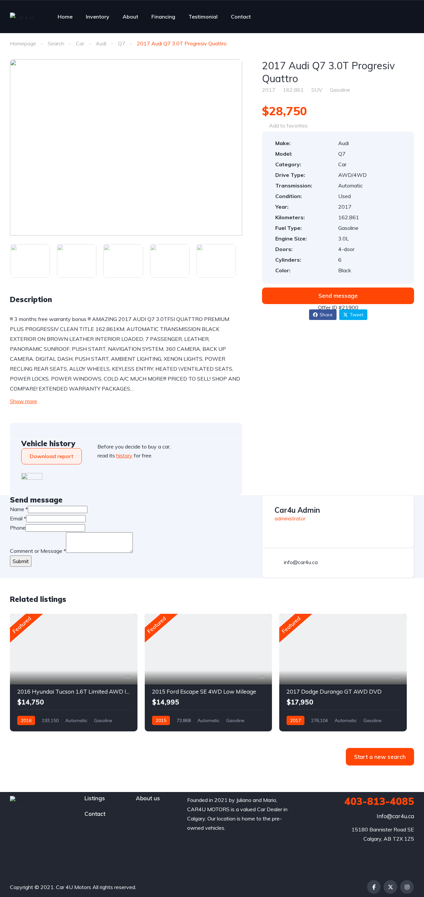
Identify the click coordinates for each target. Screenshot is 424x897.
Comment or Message (38, 551)
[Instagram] (407, 887)
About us (148, 798)
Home (65, 16)
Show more (23, 401)
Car (80, 43)
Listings (94, 798)
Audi (101, 43)
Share (326, 315)
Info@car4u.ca (395, 816)
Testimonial (203, 16)
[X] (390, 887)
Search (56, 43)
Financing (163, 16)
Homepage (23, 43)
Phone (18, 527)
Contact (241, 16)
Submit (21, 561)
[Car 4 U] (21, 17)
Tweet (356, 315)
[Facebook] (374, 887)
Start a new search (380, 756)
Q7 (121, 43)
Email (18, 518)
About (130, 16)
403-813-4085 (379, 801)
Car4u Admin (297, 510)
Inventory (97, 16)
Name (19, 509)
